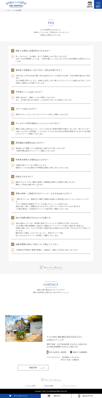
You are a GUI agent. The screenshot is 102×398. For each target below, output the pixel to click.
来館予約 (90, 6)
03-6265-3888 (57, 352)
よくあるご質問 (30, 386)
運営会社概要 (48, 386)
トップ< (7, 10)
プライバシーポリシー (69, 386)
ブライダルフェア (20, 396)
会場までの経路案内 (80, 352)
